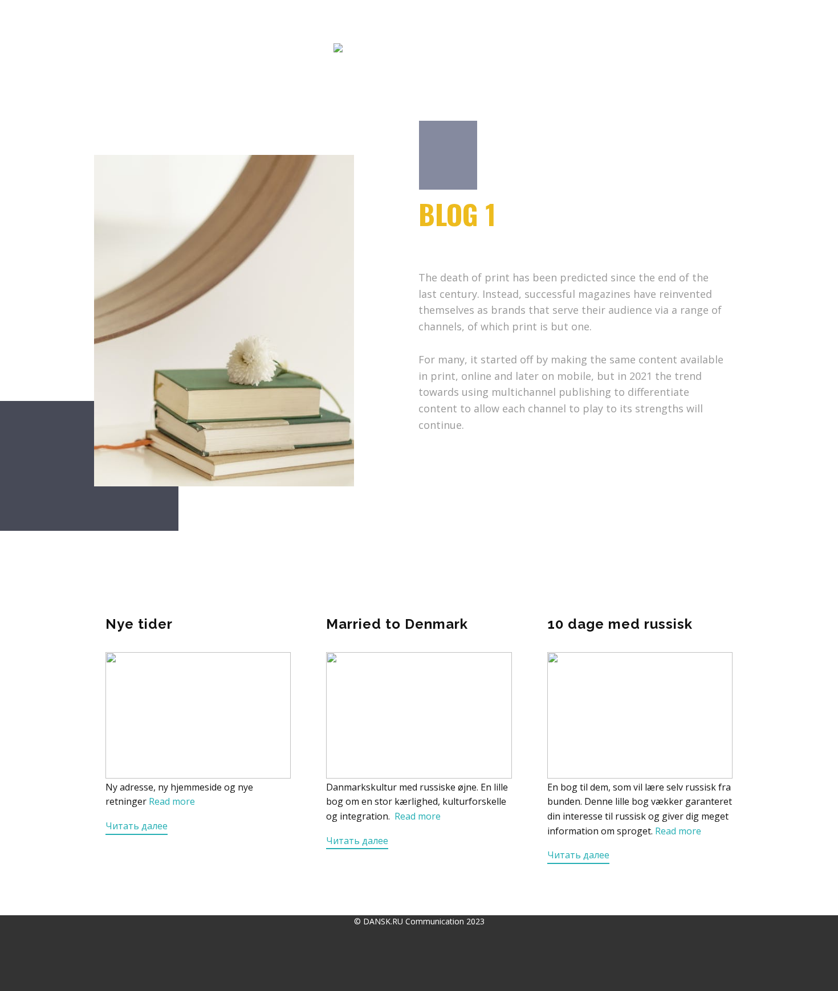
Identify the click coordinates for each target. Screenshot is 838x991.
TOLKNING (284, 20)
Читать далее (136, 826)
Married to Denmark (397, 624)
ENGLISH (562, 20)
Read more (172, 801)
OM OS (510, 20)
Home (107, 20)
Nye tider (139, 624)
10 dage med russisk (620, 624)
